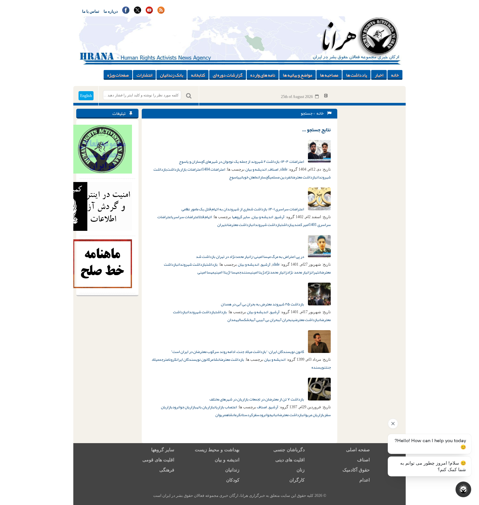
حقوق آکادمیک (356, 470)
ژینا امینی (257, 272)
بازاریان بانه (205, 407)
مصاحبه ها (329, 74)
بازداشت (287, 225)
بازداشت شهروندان (267, 225)
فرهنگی (166, 470)
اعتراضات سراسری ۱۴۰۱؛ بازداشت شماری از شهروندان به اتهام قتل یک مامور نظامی (243, 209)
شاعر (214, 359)
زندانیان (232, 470)
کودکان (233, 480)
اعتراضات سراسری (185, 217)
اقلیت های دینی (290, 459)
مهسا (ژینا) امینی (226, 272)
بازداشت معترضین (305, 320)
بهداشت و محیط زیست (217, 449)
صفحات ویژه (118, 74)
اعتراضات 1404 (213, 169)
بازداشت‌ (173, 169)
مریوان (220, 415)
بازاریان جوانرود (184, 407)
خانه (395, 74)
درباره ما (111, 11)
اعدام (364, 480)
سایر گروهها (241, 217)
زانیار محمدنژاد (275, 272)
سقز (256, 415)
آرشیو (279, 217)
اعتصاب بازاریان (225, 407)
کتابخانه (198, 74)
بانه (274, 415)
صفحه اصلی (358, 449)
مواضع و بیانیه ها (297, 74)
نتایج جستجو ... (316, 129)
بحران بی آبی (269, 320)
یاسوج (234, 177)
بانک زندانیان (171, 74)
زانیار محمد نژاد (299, 272)
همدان (232, 320)
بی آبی (255, 320)
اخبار (379, 74)
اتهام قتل (205, 217)
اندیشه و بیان (256, 169)
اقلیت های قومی (158, 459)
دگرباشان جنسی (289, 449)
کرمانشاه (233, 415)
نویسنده (319, 367)
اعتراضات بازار (191, 169)
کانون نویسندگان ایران (193, 359)
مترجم (163, 359)
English (86, 95)
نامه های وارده (262, 74)
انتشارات (144, 74)
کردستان (246, 415)
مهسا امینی (205, 272)
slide (283, 169)
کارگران (297, 480)
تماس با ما (90, 11)
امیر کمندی (301, 225)
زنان (301, 470)
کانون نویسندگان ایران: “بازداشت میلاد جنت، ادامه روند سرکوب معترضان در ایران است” (238, 352)
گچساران (264, 177)
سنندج (244, 272)
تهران (221, 225)
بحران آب (285, 320)
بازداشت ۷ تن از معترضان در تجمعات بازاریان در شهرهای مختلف (257, 399)
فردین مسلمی (280, 177)
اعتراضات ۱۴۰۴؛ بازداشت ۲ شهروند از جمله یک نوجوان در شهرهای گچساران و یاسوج (242, 161)
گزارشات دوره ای (227, 74)
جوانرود (265, 415)
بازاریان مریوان (313, 415)
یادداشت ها (356, 74)
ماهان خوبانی (248, 177)
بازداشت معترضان (303, 177)
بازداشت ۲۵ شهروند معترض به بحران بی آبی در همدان (263, 304)
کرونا (172, 359)
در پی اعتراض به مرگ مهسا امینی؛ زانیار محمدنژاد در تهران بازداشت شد (250, 256)
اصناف (273, 169)
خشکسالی (244, 320)
